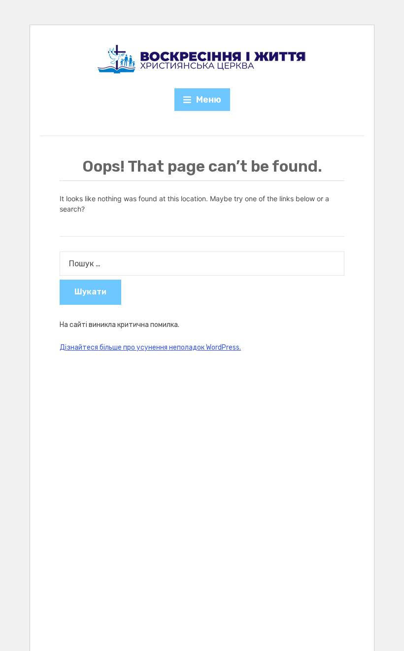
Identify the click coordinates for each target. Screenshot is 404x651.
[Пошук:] (202, 264)
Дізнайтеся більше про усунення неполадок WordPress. (150, 347)
